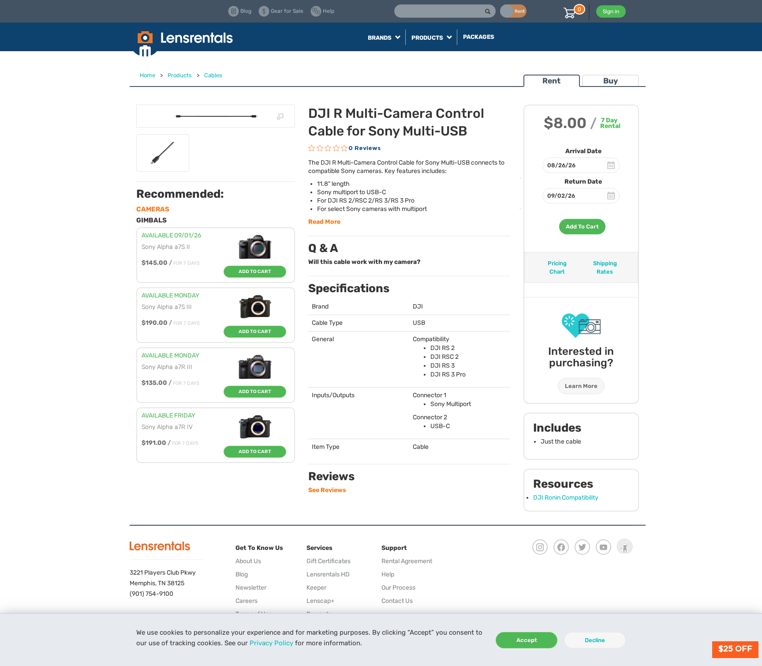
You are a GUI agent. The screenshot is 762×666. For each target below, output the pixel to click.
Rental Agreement (406, 561)
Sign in (611, 11)
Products (180, 75)
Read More (324, 222)
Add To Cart (582, 226)
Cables (213, 75)
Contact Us (397, 601)
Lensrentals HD (328, 574)
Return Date (583, 181)
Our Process (398, 587)
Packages (478, 37)
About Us (248, 561)
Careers (246, 601)
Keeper (316, 587)
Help (387, 574)
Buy (610, 80)
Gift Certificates (328, 561)
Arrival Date (583, 151)
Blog (241, 574)
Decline (595, 640)
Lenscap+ (320, 601)
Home (147, 75)
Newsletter (250, 587)
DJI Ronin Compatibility (565, 497)
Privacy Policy (271, 643)
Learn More (581, 386)
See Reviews (327, 490)
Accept (526, 640)
